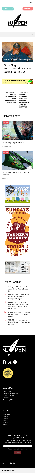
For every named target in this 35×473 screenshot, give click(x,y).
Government (6, 414)
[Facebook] (4, 363)
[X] (10, 363)
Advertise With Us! (8, 395)
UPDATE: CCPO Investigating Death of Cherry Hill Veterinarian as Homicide (19, 322)
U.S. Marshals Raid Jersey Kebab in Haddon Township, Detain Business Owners (19, 314)
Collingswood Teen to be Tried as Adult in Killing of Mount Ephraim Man (18, 289)
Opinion (5, 424)
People (5, 420)
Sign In (31, 2)
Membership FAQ (8, 400)
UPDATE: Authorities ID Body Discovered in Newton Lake (10, 99)
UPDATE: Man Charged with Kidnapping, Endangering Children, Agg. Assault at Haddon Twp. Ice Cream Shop (19, 305)
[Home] (15, 349)
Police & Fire (6, 416)
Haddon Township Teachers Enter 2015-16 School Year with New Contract (24, 101)
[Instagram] (15, 363)
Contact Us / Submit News (10, 393)
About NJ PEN (7, 391)
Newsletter (8, 9)
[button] (17, 21)
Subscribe (28, 9)
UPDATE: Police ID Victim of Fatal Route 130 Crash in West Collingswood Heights (18, 297)
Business (5, 418)
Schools (5, 422)
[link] (17, 194)
